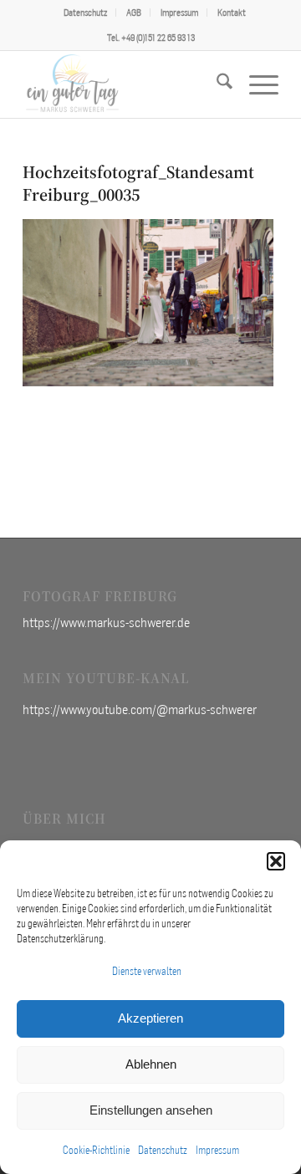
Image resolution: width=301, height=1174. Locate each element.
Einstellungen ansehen (150, 1110)
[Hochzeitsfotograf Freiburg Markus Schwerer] (125, 84)
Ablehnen (150, 1064)
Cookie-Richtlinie (96, 1150)
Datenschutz (162, 1150)
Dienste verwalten (146, 971)
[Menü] (255, 84)
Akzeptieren (150, 1018)
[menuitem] (85, 12)
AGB (133, 12)
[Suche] (216, 84)
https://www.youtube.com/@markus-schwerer (140, 709)
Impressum (217, 1150)
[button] (276, 861)
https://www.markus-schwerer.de (106, 622)
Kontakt (231, 12)
